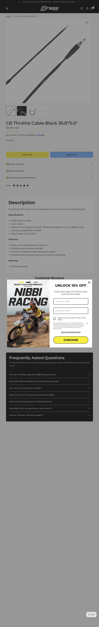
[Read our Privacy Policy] (86, 323)
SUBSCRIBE (71, 340)
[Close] (89, 282)
